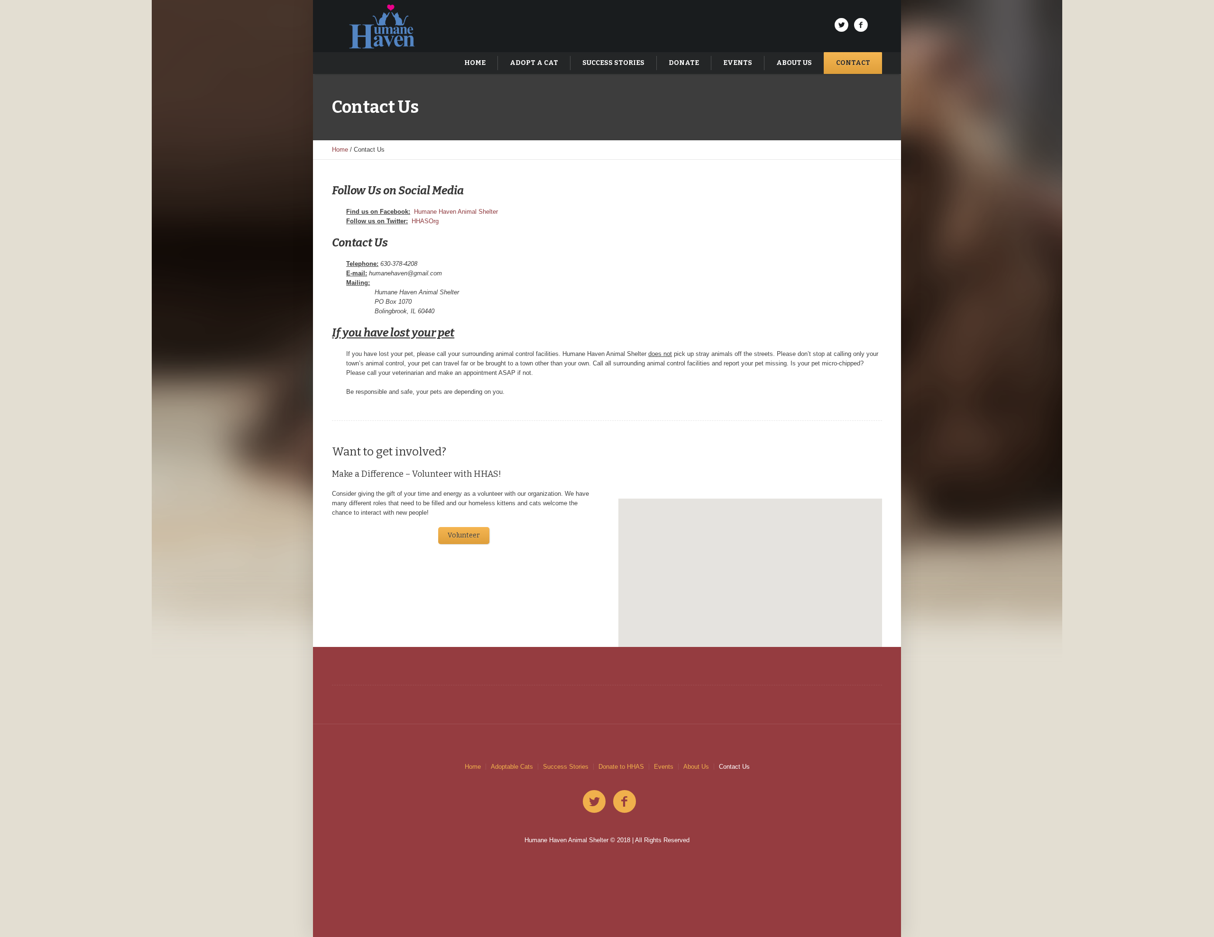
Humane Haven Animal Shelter (456, 211)
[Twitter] (841, 25)
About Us (696, 767)
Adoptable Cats (512, 767)
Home (340, 149)
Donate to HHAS (621, 767)
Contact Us (734, 767)
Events (663, 767)
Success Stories (566, 767)
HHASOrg (425, 221)
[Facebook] (861, 25)
